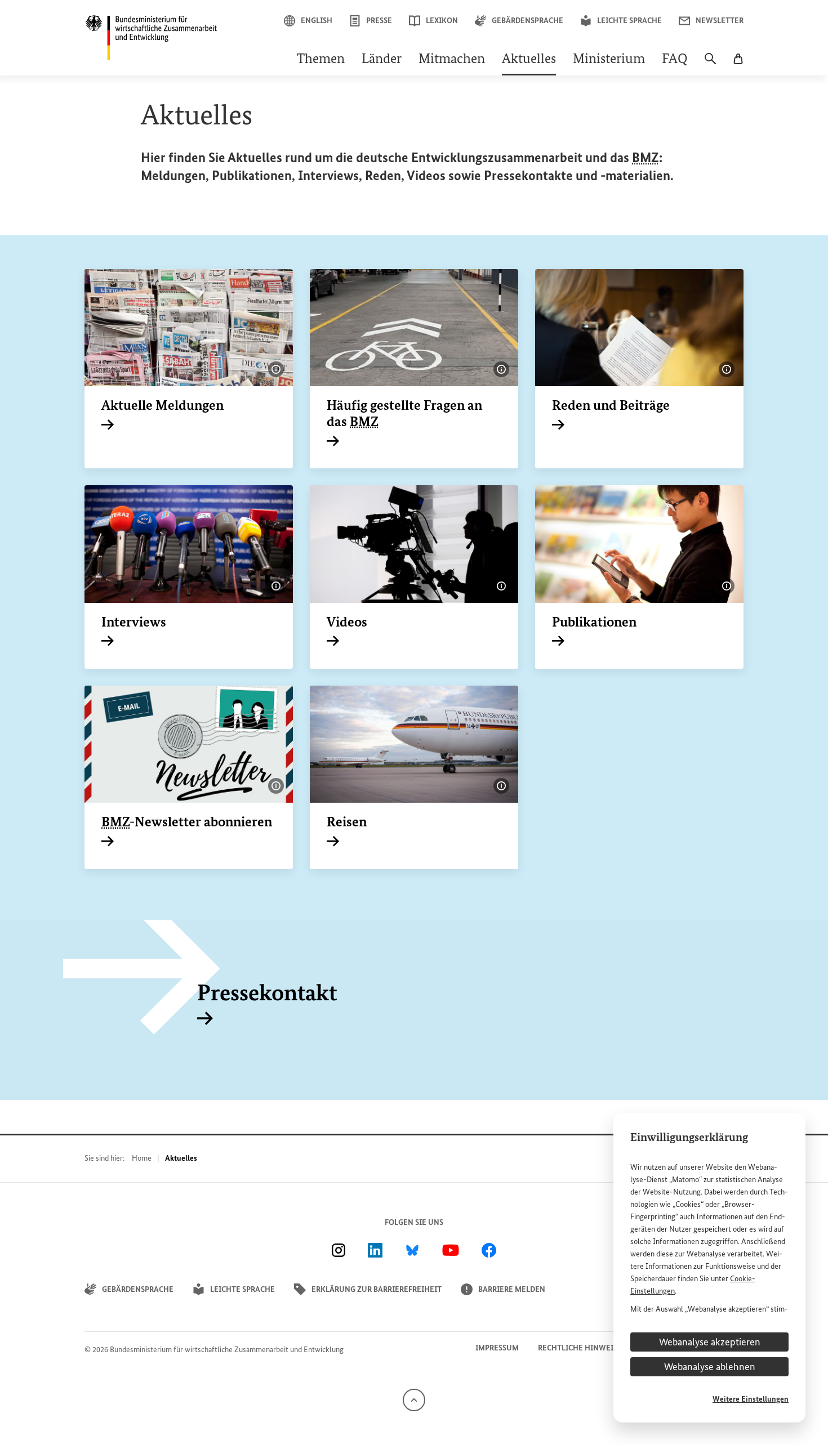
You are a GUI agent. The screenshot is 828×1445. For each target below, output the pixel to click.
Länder (382, 59)
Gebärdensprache (527, 20)
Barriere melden (511, 1289)
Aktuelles (529, 59)
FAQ (675, 59)
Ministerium (609, 59)
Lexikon (442, 20)
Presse (379, 20)
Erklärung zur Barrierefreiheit (376, 1289)
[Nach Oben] (414, 1399)
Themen (321, 59)
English (316, 20)
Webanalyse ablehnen (709, 1367)
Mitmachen (452, 59)
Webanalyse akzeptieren (709, 1342)
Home (142, 1158)
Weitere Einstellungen (751, 1399)
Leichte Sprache (629, 20)
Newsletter (720, 20)
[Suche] (710, 64)
